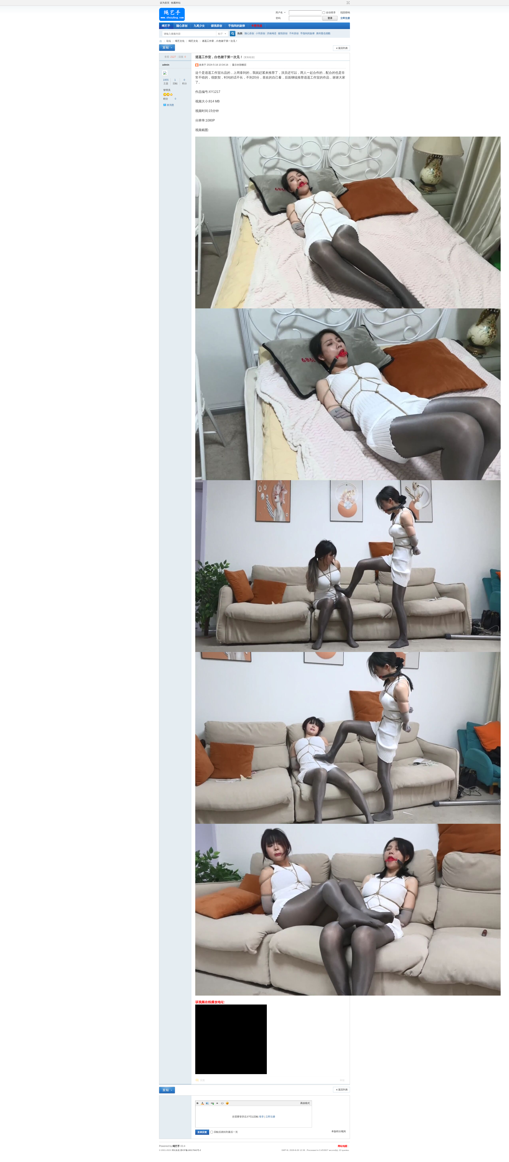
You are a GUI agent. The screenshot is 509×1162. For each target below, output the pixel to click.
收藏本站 (176, 2)
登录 (261, 1116)
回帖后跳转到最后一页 (226, 1132)
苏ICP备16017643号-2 (190, 1150)
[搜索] (232, 33)
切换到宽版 (347, 3)
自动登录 (331, 12)
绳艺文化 (180, 41)
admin (165, 64)
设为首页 (164, 2)
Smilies (227, 1103)
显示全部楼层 (239, 64)
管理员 (166, 90)
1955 (166, 80)
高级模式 (305, 1103)
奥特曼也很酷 (323, 33)
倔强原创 (216, 25)
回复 (202, 1080)
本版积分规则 (338, 1131)
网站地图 (342, 1146)
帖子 (220, 33)
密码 (278, 18)
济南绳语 (271, 33)
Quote (217, 1103)
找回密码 (345, 12)
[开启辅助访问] (344, 3)
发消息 (170, 105)
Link (212, 1103)
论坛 (168, 41)
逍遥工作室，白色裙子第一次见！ (220, 41)
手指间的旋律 (236, 25)
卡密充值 (256, 25)
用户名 (279, 12)
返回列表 (343, 48)
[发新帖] (167, 47)
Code (222, 1103)
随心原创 (181, 25)
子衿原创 (294, 33)
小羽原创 (260, 33)
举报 (342, 1080)
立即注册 (345, 18)
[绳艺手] (172, 20)
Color (202, 1103)
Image (207, 1103)
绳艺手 (166, 25)
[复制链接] (249, 57)
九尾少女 (199, 25)
